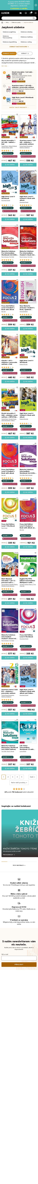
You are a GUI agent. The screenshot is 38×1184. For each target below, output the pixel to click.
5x (12, 643)
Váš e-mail (4, 954)
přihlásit (19, 964)
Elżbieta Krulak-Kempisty (7, 586)
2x (12, 205)
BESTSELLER (21, 81)
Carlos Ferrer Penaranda (18, 89)
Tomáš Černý (15, 75)
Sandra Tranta (5, 147)
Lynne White (23, 751)
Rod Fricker (4, 528)
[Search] (34, 18)
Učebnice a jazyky (16, 22)
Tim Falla (11, 257)
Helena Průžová (23, 75)
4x (12, 423)
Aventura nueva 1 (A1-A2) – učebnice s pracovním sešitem (23, 86)
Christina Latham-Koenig (26, 584)
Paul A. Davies (5, 257)
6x (12, 150)
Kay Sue (3, 311)
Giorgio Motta (5, 584)
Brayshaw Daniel (16, 99)
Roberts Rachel (23, 364)
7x (12, 260)
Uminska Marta (24, 311)
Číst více (4, 66)
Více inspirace (18, 865)
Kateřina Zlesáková (30, 89)
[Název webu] (5, 13)
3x (31, 150)
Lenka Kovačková (20, 77)
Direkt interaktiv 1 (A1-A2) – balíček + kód (22, 73)
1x (31, 205)
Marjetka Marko (13, 584)
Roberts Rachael (24, 419)
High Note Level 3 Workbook (22, 97)
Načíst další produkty (18, 107)
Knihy (7, 22)
